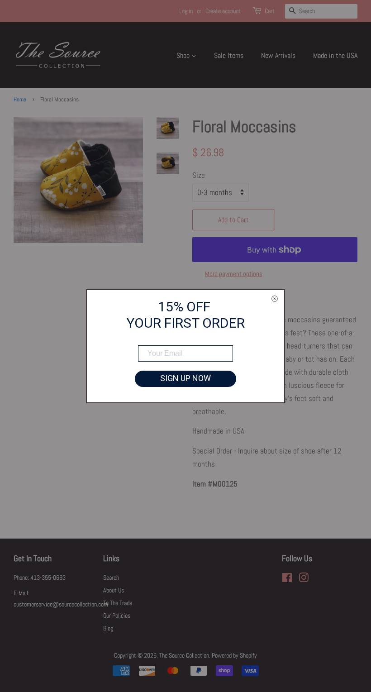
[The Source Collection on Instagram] (304, 579)
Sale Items (228, 55)
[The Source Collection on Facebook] (287, 579)
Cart (270, 11)
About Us (113, 590)
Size (198, 175)
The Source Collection (184, 655)
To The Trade (117, 603)
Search (111, 577)
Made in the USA (335, 55)
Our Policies (116, 615)
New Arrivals (278, 55)
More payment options (233, 273)
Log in (186, 11)
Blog (108, 628)
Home (20, 99)
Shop (183, 55)
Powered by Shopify (234, 655)
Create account (223, 11)
